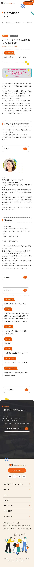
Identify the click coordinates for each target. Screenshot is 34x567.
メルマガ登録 (15, 523)
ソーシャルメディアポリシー (23, 558)
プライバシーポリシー (9, 558)
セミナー (18, 22)
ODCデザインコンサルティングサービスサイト (16, 528)
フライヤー (9, 290)
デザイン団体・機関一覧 (10, 526)
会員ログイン (18, 470)
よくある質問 (8, 511)
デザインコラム (9, 506)
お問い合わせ (6, 523)
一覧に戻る (10, 390)
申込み (8, 149)
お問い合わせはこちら (14, 429)
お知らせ (6, 500)
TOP (3, 22)
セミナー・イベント (10, 22)
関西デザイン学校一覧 (24, 526)
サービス (6, 489)
